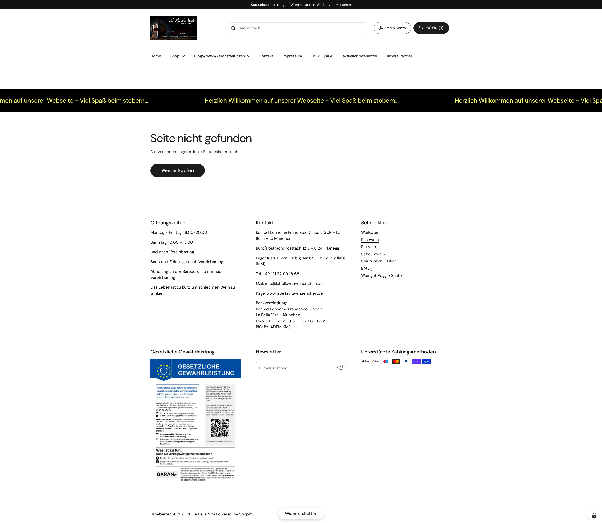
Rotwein (368, 246)
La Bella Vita (204, 514)
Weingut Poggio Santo (381, 275)
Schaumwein (373, 254)
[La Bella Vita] (173, 28)
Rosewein (370, 239)
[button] (431, 28)
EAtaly (367, 268)
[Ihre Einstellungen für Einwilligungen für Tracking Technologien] (594, 515)
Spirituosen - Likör (378, 261)
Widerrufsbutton (301, 513)
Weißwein (370, 232)
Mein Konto (396, 27)
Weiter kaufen (178, 170)
